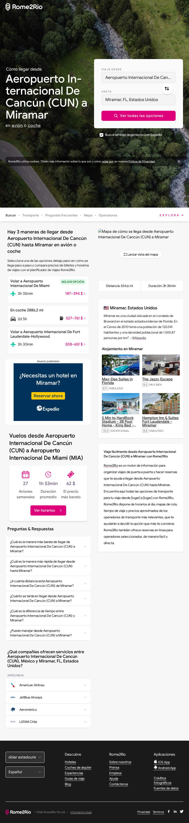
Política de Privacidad (141, 161)
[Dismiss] (179, 161)
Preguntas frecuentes (61, 215)
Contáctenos (118, 784)
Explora (170, 215)
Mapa (88, 215)
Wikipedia (139, 338)
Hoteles (70, 762)
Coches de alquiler (78, 767)
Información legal (81, 812)
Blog (68, 784)
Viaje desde (111, 69)
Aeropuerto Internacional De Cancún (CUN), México (140, 77)
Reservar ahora (48, 395)
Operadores (108, 215)
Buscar (11, 215)
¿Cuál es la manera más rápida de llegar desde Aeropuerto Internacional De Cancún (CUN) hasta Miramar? (42, 566)
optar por (107, 161)
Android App (166, 768)
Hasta (106, 91)
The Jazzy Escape (157, 379)
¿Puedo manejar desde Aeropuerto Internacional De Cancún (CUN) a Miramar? (41, 633)
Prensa (114, 767)
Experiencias (74, 773)
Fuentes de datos (166, 788)
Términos (158, 812)
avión (17, 125)
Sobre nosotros (120, 762)
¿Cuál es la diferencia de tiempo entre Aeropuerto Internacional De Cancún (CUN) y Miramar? (42, 615)
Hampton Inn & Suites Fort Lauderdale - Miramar (160, 422)
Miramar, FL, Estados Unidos (131, 99)
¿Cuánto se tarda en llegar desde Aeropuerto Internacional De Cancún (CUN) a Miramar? (42, 598)
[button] (138, 116)
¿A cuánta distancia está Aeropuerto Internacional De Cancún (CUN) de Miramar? (42, 583)
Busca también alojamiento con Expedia (133, 135)
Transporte (30, 215)
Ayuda (113, 778)
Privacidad (143, 812)
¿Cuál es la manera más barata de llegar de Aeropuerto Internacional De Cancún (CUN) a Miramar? (42, 546)
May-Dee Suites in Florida (117, 381)
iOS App (163, 762)
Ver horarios (44, 510)
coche (34, 125)
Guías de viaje (75, 778)
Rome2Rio (111, 465)
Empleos (115, 773)
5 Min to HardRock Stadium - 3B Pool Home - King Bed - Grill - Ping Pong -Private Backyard (119, 425)
